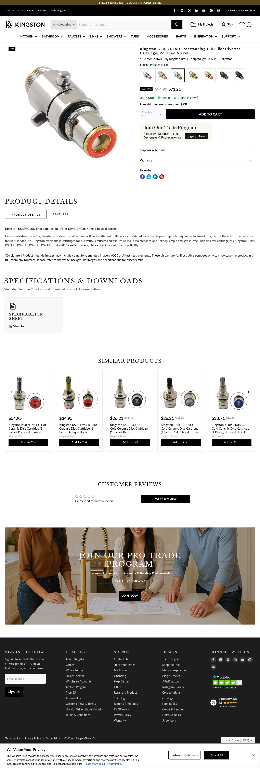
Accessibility (73, 698)
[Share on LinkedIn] (155, 176)
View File (20, 326)
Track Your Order (124, 664)
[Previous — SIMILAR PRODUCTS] (11, 392)
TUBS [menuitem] (135, 36)
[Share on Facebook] (142, 176)
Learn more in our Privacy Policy (103, 763)
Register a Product (125, 692)
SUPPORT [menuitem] (229, 36)
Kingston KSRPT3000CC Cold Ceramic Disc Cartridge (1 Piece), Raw (129, 428)
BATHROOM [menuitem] (51, 36)
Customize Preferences (184, 755)
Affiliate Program (76, 687)
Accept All (217, 755)
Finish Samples (171, 715)
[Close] (253, 755)
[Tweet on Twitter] (148, 176)
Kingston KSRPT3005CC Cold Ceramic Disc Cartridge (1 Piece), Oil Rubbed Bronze (180, 428)
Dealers (42, 10)
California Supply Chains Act (80, 738)
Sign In (231, 24)
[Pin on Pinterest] (161, 176)
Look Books (169, 703)
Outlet (30, 10)
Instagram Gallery (173, 687)
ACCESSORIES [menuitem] (157, 36)
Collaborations (171, 692)
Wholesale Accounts (78, 681)
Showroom (169, 720)
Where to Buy (74, 670)
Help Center (121, 681)
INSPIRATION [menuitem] (203, 36)
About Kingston (75, 659)
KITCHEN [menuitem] (26, 36)
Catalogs (167, 698)
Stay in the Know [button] (24, 652)
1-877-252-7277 (14, 10)
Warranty (120, 720)
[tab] (26, 214)
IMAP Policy (121, 709)
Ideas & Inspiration (174, 670)
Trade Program (58, 10)
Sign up (14, 692)
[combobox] (124, 24)
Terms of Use (13, 738)
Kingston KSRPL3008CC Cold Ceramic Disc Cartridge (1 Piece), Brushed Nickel (230, 428)
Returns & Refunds (126, 703)
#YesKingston (170, 681)
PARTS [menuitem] (181, 36)
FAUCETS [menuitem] (74, 36)
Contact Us (121, 659)
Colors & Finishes (173, 709)
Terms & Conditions (78, 715)
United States (240, 10)
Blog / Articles (171, 676)
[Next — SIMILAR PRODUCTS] (248, 392)
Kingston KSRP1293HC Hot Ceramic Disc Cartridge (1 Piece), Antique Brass (78, 428)
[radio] (147, 75)
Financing (120, 676)
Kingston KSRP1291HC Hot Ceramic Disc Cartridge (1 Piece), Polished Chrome (27, 428)
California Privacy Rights (81, 703)
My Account (121, 670)
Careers (70, 664)
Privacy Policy (122, 715)
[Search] (176, 24)
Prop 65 (71, 692)
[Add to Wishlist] (127, 49)
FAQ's (117, 687)
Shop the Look (171, 664)
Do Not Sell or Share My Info (84, 709)
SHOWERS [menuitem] (114, 36)
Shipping (119, 698)
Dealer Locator (75, 676)
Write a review (166, 499)
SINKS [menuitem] (94, 36)
